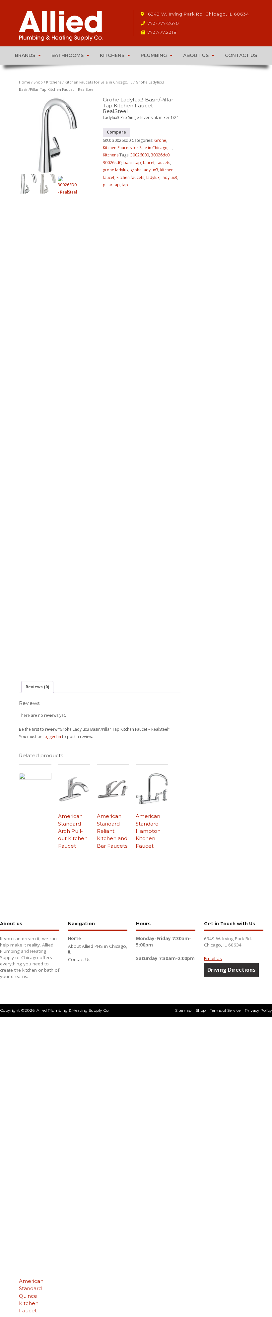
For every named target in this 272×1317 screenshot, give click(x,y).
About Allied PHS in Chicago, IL (97, 949)
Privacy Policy (258, 1010)
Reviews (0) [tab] (37, 687)
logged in (52, 736)
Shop (38, 82)
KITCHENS (112, 55)
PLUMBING (154, 55)
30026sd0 (112, 162)
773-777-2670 (163, 23)
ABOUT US (196, 55)
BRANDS (25, 55)
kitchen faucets (130, 177)
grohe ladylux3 (144, 170)
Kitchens (53, 82)
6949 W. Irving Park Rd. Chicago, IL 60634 (198, 14)
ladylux (153, 177)
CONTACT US (241, 55)
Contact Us (79, 959)
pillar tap (111, 185)
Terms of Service (225, 1010)
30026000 (139, 155)
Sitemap (183, 1010)
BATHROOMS (67, 55)
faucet (149, 162)
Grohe (160, 140)
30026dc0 (160, 155)
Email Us (213, 958)
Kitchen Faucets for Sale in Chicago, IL (98, 82)
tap (125, 185)
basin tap (132, 162)
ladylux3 (169, 177)
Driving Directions (231, 969)
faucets (163, 162)
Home (24, 82)
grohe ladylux (115, 170)
